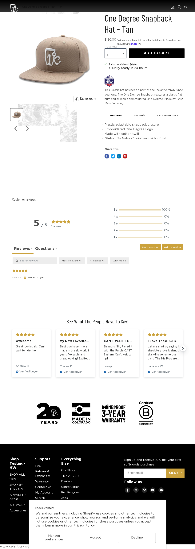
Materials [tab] (139, 116)
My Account (44, 492)
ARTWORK (18, 505)
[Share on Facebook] (107, 156)
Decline (137, 537)
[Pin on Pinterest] (125, 156)
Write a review (172, 247)
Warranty (42, 481)
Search (40, 498)
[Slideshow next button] (183, 348)
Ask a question (150, 247)
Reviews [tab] (23, 248)
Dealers (66, 481)
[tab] (46, 249)
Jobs (64, 498)
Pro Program (70, 492)
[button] (141, 210)
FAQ (38, 466)
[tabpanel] (97, 281)
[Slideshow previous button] (12, 348)
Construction (70, 487)
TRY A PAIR (70, 476)
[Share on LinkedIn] (119, 156)
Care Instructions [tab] (168, 116)
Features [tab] (116, 116)
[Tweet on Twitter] (113, 156)
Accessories (18, 510)
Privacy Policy (84, 525)
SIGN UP (175, 473)
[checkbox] (119, 260)
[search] (179, 7)
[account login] (173, 7)
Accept (95, 537)
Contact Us (43, 487)
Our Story (68, 470)
